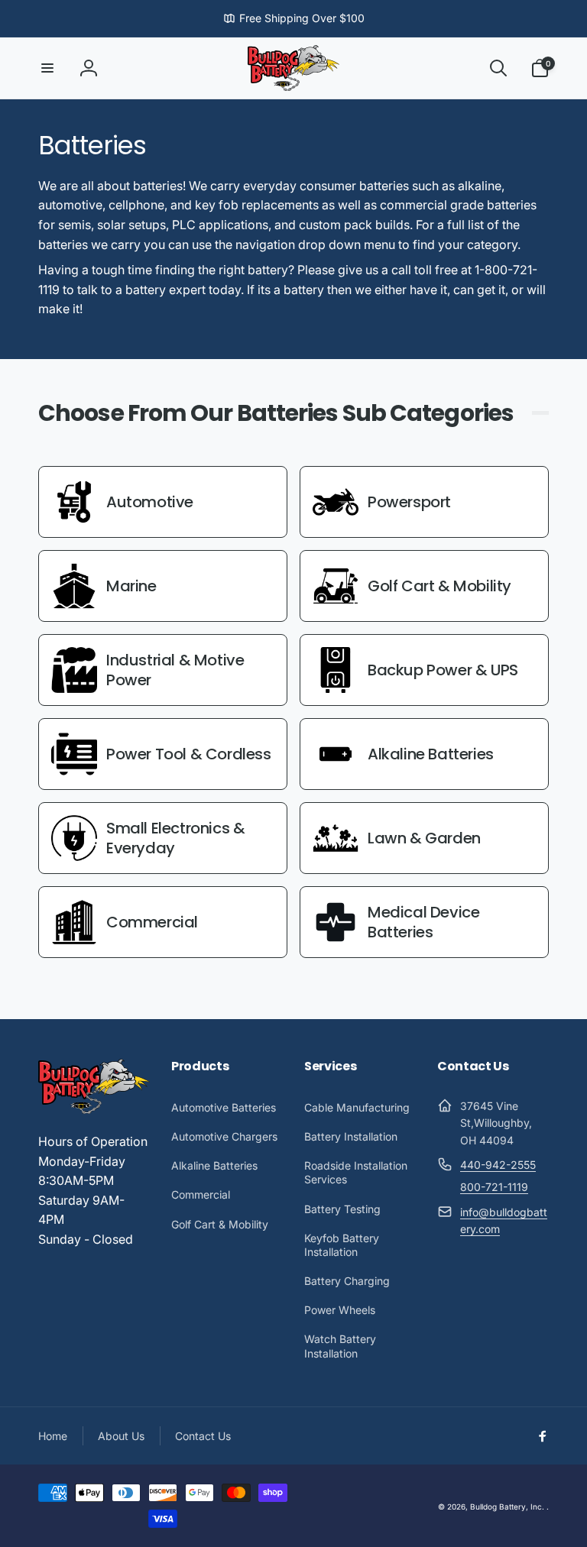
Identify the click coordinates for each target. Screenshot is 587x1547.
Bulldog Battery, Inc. (507, 1506)
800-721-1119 (494, 1186)
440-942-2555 (498, 1164)
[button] (47, 68)
